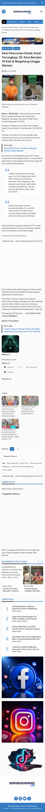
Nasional (6, 588)
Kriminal (16, 48)
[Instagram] (20, 798)
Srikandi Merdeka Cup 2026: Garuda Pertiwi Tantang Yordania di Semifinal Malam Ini (26, 629)
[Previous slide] (39, 561)
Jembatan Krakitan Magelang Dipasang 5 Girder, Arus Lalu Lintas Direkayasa (26, 649)
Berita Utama (12, 22)
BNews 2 (6, 354)
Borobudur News (36, 463)
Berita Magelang (12, 463)
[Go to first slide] (42, 561)
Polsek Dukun (7, 470)
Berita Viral (24, 463)
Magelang (5, 466)
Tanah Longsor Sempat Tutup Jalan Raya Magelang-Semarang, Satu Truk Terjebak (22, 330)
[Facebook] (16, 798)
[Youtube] (25, 798)
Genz (29, 22)
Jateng (36, 22)
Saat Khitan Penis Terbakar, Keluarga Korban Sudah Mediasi (20, 149)
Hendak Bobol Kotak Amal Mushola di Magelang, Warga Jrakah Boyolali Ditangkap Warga (9, 411)
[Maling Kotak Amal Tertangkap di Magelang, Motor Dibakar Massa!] (30, 401)
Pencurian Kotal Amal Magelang (22, 466)
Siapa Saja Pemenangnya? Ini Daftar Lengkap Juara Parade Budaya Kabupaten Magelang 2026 (26, 619)
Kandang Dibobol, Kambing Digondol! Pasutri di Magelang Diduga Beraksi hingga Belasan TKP (10, 434)
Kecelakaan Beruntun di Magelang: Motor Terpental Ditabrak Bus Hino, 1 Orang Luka (26, 639)
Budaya (22, 22)
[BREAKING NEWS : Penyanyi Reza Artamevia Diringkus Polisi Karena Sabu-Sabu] (12, 575)
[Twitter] (29, 798)
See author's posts (9, 360)
